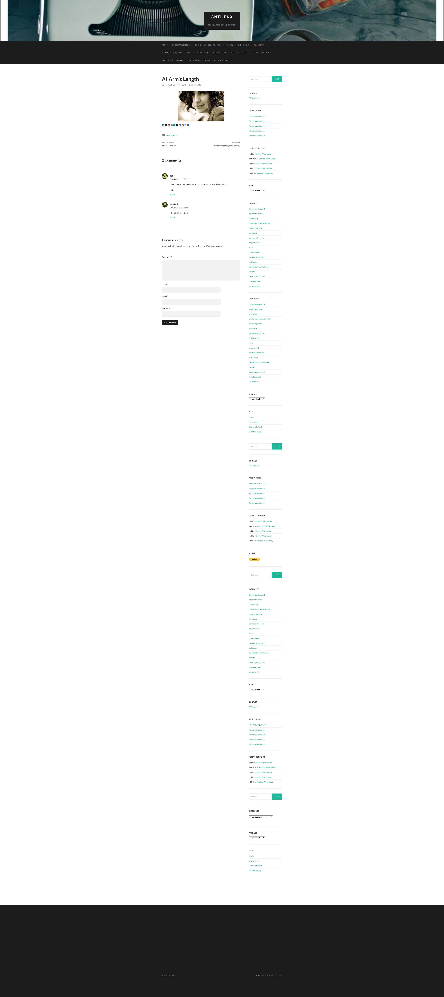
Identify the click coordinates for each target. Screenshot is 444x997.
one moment (243, 45)
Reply (172, 195)
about (165, 45)
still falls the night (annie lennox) (226, 144)
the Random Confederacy (174, 60)
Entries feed (254, 422)
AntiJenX (182, 85)
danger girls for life (200, 60)
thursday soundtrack (172, 53)
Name (165, 284)
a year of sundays (239, 53)
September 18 (168, 85)
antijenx (222, 17)
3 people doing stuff (261, 53)
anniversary (253, 218)
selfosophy (259, 45)
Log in (251, 417)
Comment (167, 257)
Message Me (254, 98)
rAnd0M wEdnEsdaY (257, 116)
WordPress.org (255, 432)
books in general (255, 228)
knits (189, 53)
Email (165, 296)
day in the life (219, 53)
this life (229, 45)
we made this (203, 53)
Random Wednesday (257, 121)
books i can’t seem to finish (208, 45)
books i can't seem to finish (259, 223)
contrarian (253, 233)
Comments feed (255, 427)
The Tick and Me (169, 144)
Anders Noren (270, 976)
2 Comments (195, 85)
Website (166, 308)
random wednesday (181, 45)
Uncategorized (221, 60)
